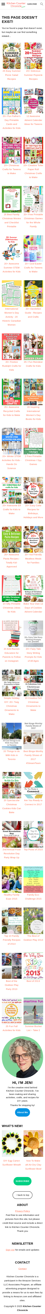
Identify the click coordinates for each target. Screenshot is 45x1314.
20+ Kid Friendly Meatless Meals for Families (33, 558)
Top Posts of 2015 (33, 849)
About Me (22, 1112)
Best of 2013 (33, 981)
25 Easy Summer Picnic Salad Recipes (12, 75)
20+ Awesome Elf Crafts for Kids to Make (12, 509)
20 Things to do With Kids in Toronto (11, 755)
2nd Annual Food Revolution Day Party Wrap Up (12, 853)
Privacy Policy (22, 1211)
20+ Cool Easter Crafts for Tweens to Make (33, 267)
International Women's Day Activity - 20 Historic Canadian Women (11, 317)
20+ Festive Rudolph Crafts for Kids (11, 366)
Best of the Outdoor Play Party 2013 (12, 985)
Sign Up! (10, 1250)
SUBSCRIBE (22, 1181)
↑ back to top (22, 1195)
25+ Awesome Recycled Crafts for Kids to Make (11, 411)
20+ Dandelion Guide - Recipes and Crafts (33, 313)
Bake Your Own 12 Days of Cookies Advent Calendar (33, 608)
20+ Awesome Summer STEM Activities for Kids (12, 267)
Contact (22, 1268)
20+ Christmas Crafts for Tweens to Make (11, 169)
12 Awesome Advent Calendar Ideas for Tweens (33, 120)
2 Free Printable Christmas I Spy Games (33, 460)
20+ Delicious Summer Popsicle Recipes (33, 75)
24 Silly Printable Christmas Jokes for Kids (11, 608)
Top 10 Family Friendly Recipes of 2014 (12, 940)
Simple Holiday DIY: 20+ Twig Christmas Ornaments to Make (12, 706)
